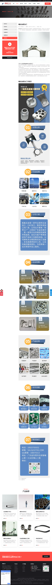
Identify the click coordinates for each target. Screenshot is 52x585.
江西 (29, 580)
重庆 (42, 580)
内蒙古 (19, 580)
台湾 (23, 580)
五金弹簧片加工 (39, 579)
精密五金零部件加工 (40, 511)
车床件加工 (5, 23)
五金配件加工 (23, 479)
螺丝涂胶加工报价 (10, 57)
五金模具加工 (6, 32)
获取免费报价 (46, 556)
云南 (37, 580)
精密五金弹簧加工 (7, 538)
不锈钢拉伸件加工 (23, 478)
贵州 (15, 580)
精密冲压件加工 (23, 511)
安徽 (32, 580)
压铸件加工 (47, 579)
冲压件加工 (5, 26)
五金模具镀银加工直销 (24, 538)
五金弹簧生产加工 (7, 511)
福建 (40, 580)
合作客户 (30, 3)
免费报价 (48, 3)
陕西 (45, 580)
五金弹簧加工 (6, 29)
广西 (34, 580)
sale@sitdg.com (49, 0)
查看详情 (4, 518)
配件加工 (31, 579)
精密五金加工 (22, 579)
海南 (31, 580)
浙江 (48, 580)
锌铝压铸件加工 (39, 538)
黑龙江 (21, 580)
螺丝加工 (29, 579)
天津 (39, 580)
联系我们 (38, 3)
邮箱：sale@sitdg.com (35, 567)
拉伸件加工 (25, 579)
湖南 (43, 580)
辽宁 (24, 580)
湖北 (28, 580)
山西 (26, 580)
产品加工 (17, 3)
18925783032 (9, 52)
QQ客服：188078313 (34, 568)
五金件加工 (9, 11)
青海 (12, 580)
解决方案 (21, 3)
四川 (36, 580)
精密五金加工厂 (4, 11)
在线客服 (40, 0)
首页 (13, 3)
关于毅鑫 (34, 3)
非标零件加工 (6, 35)
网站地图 (33, 578)
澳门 (17, 580)
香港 (47, 580)
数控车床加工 (35, 579)
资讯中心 (25, 3)
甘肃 (14, 580)
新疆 (11, 580)
